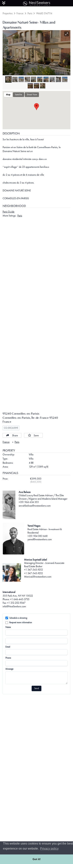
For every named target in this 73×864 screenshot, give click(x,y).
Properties (8, 13)
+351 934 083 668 (38, 536)
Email (7, 646)
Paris (30, 13)
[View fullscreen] (66, 34)
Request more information (20, 622)
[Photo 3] (21, 79)
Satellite (18, 94)
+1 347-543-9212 (33, 569)
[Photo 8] (52, 79)
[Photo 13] (42, 85)
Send (36, 688)
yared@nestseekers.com (40, 539)
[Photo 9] (58, 79)
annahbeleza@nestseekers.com (35, 505)
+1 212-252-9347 (16, 602)
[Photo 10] (64, 79)
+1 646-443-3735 (19, 599)
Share (15, 435)
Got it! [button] (37, 859)
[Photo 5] (33, 79)
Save (36, 435)
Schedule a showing (18, 617)
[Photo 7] (46, 79)
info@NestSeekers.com (14, 606)
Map (8, 94)
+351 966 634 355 (29, 502)
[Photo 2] (15, 79)
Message (9, 668)
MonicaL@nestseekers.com (37, 576)
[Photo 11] (30, 85)
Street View (32, 94)
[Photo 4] (27, 79)
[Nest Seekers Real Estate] (36, 3)
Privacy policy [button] (49, 848)
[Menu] (3, 3)
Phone (8, 657)
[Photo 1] (8, 79)
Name (8, 627)
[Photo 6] (39, 79)
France (19, 13)
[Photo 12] (36, 85)
